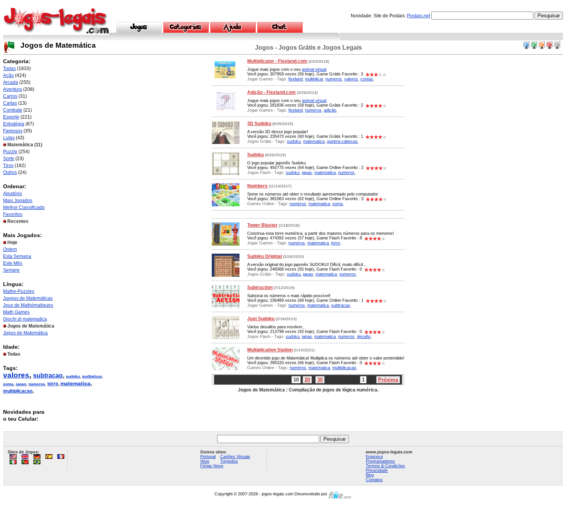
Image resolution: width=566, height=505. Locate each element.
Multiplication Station (270, 350)
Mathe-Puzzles (18, 291)
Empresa (374, 456)
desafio (363, 336)
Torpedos (229, 461)
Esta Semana (17, 256)
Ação (8, 75)
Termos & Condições (385, 465)
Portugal (208, 456)
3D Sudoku (259, 123)
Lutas (9, 137)
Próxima (388, 380)
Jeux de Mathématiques (28, 305)
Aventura (12, 89)
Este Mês (12, 263)
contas (366, 79)
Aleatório (12, 193)
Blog (370, 475)
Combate (12, 110)
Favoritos (12, 214)
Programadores (380, 461)
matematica (75, 383)
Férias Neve (211, 465)
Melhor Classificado (24, 207)
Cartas (10, 103)
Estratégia (13, 124)
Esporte (11, 117)
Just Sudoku (261, 318)
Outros (10, 172)
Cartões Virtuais (235, 456)
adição (330, 110)
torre (52, 383)
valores (16, 375)
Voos (204, 461)
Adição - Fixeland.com (271, 92)
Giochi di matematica (25, 319)
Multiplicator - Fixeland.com (277, 61)
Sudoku (255, 154)
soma (8, 384)
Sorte (8, 158)
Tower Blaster (262, 225)
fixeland (295, 79)
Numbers (257, 186)
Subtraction (260, 287)
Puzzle (10, 151)
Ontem (10, 249)
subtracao (48, 375)
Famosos (12, 131)
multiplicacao (17, 391)
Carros (10, 96)
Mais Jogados (17, 200)
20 (307, 380)
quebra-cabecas (342, 141)
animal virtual (314, 69)
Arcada (10, 82)
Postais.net (418, 15)
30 (320, 380)
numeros (36, 384)
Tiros (8, 165)
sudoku (73, 376)
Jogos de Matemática (25, 333)
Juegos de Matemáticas (28, 298)
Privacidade (377, 470)
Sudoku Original (264, 256)
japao (21, 384)
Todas (9, 68)
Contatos (374, 479)
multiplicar (92, 376)
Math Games (16, 312)
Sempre (11, 270)
